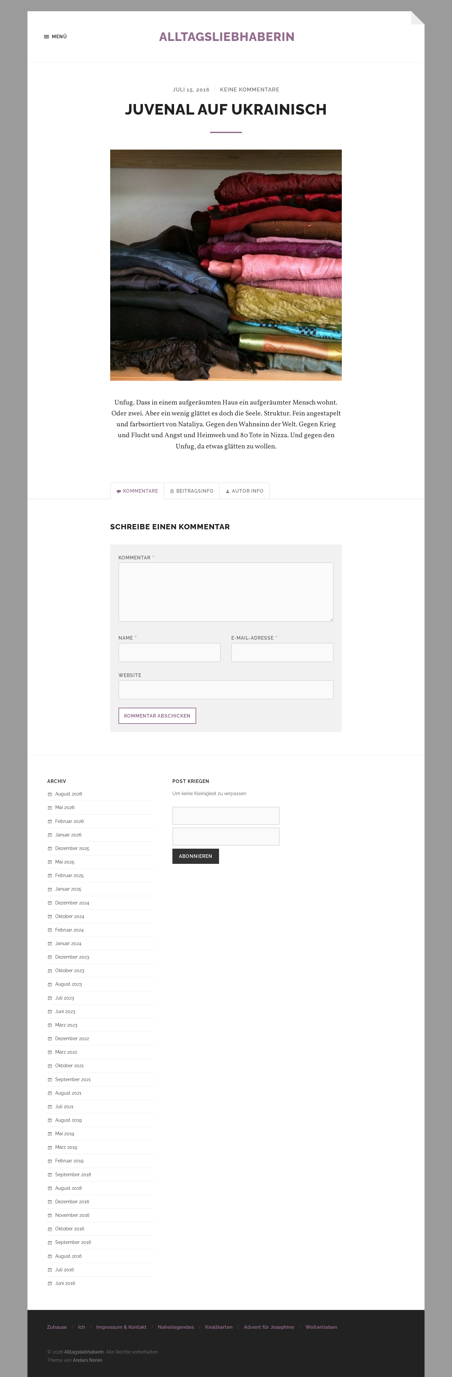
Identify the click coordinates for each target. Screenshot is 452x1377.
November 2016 (72, 1215)
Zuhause (57, 1327)
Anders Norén (87, 1360)
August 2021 (68, 1093)
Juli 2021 (64, 1106)
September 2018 (73, 1174)
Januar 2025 (68, 889)
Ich (81, 1327)
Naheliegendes (176, 1327)
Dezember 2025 (72, 848)
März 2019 (66, 1147)
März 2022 (66, 1052)
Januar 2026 (68, 834)
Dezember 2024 (72, 902)
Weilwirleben (321, 1327)
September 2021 (73, 1079)
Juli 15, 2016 (191, 90)
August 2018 (68, 1188)
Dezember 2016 (72, 1201)
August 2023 (68, 984)
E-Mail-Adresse (254, 638)
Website (129, 675)
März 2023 (66, 1025)
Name (127, 638)
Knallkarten (219, 1327)
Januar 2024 (68, 943)
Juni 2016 (65, 1283)
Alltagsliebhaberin (227, 37)
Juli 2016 (64, 1269)
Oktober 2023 (69, 970)
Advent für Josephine (269, 1327)
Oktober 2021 (69, 1065)
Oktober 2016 (69, 1228)
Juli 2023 (64, 998)
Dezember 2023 (72, 957)
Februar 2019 (69, 1160)
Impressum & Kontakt (121, 1327)
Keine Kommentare (250, 90)
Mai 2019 (64, 1133)
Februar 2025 (69, 875)
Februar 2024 (69, 930)
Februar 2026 (69, 821)
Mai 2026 (64, 807)
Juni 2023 (65, 1011)
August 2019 (68, 1120)
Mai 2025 (64, 862)
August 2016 (68, 1256)
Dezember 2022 (72, 1038)
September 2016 (73, 1242)
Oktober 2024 (69, 916)
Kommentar (136, 557)
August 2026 (68, 793)
